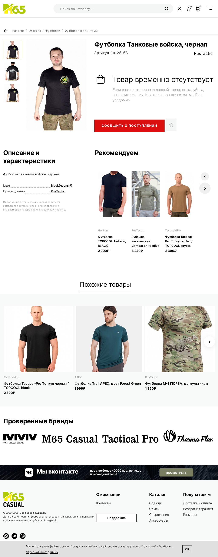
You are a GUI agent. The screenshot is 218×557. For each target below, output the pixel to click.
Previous (205, 176)
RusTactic (203, 53)
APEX (78, 377)
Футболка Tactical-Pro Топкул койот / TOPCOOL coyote (179, 241)
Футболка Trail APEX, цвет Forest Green (108, 383)
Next (205, 188)
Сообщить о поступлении (129, 126)
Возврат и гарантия (198, 509)
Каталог (157, 494)
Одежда (155, 503)
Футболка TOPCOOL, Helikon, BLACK (112, 241)
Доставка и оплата (197, 503)
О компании (108, 494)
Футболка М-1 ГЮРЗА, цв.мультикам (176, 383)
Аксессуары (158, 520)
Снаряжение (159, 515)
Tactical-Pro (173, 230)
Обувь (154, 509)
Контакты (103, 503)
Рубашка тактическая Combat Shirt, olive (145, 241)
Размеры (190, 515)
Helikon (103, 230)
